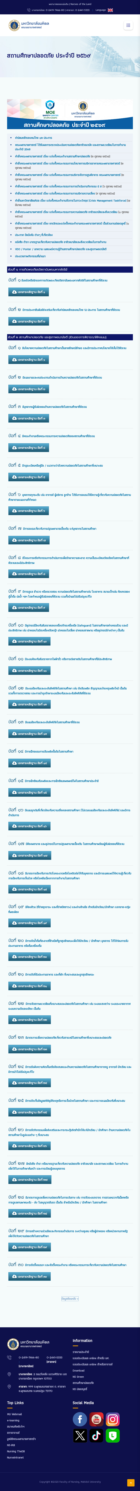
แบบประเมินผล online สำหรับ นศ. (91, 1358)
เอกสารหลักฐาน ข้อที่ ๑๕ (32, 792)
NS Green (78, 1376)
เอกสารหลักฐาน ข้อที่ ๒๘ (32, 1213)
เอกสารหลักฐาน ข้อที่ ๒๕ (32, 1112)
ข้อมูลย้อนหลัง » (70, 1298)
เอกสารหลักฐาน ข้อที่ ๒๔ (32, 1082)
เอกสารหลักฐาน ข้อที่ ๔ (31, 447)
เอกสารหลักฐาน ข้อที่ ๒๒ (32, 1019)
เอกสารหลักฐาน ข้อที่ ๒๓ (32, 1049)
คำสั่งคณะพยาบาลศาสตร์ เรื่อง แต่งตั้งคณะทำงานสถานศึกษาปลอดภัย (53, 156)
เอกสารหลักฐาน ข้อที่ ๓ (31, 418)
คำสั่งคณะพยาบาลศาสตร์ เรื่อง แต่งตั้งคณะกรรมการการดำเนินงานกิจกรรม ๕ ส (59, 186)
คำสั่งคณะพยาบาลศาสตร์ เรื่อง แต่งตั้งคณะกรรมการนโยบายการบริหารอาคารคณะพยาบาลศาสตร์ (68, 163)
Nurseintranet (15, 1457)
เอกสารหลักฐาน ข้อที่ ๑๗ (32, 855)
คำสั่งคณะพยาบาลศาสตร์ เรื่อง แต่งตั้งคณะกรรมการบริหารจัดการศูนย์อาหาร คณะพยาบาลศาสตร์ (68, 175)
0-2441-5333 (54, 1357)
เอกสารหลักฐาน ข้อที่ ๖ (31, 510)
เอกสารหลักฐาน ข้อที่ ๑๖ (32, 826)
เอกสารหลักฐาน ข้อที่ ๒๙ (32, 1247)
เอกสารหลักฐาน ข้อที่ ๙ (31, 607)
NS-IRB (11, 1445)
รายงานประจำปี (81, 1352)
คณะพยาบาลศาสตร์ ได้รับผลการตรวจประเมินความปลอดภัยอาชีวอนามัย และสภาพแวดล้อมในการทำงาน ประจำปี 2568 (70, 147)
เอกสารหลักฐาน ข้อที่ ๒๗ (32, 1179)
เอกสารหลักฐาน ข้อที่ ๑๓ (32, 733)
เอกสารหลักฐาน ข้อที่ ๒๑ (32, 986)
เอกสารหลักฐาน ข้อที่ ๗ (31, 540)
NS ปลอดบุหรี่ (80, 1389)
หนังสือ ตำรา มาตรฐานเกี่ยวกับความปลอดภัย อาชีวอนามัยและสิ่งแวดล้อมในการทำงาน (60, 242)
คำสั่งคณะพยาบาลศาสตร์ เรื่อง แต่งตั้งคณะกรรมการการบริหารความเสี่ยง (55, 193)
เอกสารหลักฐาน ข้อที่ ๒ (31, 321)
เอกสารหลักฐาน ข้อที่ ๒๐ (32, 956)
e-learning (13, 1420)
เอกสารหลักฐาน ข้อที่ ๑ (31, 291)
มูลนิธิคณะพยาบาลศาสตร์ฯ (21, 1439)
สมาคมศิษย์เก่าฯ (15, 1426)
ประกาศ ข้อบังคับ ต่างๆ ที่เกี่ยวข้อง (34, 235)
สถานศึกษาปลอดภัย (83, 1383)
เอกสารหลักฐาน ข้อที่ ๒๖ (32, 1145)
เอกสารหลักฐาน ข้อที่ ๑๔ (32, 763)
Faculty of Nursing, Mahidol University (80, 1482)
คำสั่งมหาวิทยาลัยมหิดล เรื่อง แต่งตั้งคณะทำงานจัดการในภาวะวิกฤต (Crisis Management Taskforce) (71, 200)
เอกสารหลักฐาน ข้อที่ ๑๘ (32, 889)
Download (78, 1370)
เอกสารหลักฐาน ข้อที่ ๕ (31, 477)
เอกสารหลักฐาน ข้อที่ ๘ (31, 573)
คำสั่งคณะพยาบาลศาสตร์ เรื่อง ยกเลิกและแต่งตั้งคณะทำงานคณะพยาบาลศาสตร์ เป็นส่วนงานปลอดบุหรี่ (70, 223)
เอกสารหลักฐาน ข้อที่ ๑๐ (32, 641)
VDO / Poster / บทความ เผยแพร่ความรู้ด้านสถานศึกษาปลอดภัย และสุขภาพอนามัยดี (60, 249)
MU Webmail (14, 1414)
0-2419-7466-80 (29, 1357)
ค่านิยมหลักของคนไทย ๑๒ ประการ (33, 138)
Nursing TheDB (16, 1451)
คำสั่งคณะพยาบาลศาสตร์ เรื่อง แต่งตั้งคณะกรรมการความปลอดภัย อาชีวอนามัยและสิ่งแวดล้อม (66, 212)
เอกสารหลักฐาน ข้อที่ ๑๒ (32, 704)
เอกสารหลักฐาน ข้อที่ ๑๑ (32, 670)
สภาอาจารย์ (13, 1432)
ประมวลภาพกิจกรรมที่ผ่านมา (30, 256)
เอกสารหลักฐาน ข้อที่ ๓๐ (32, 1276)
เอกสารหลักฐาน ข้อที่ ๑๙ (32, 922)
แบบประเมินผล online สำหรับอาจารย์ (92, 1364)
